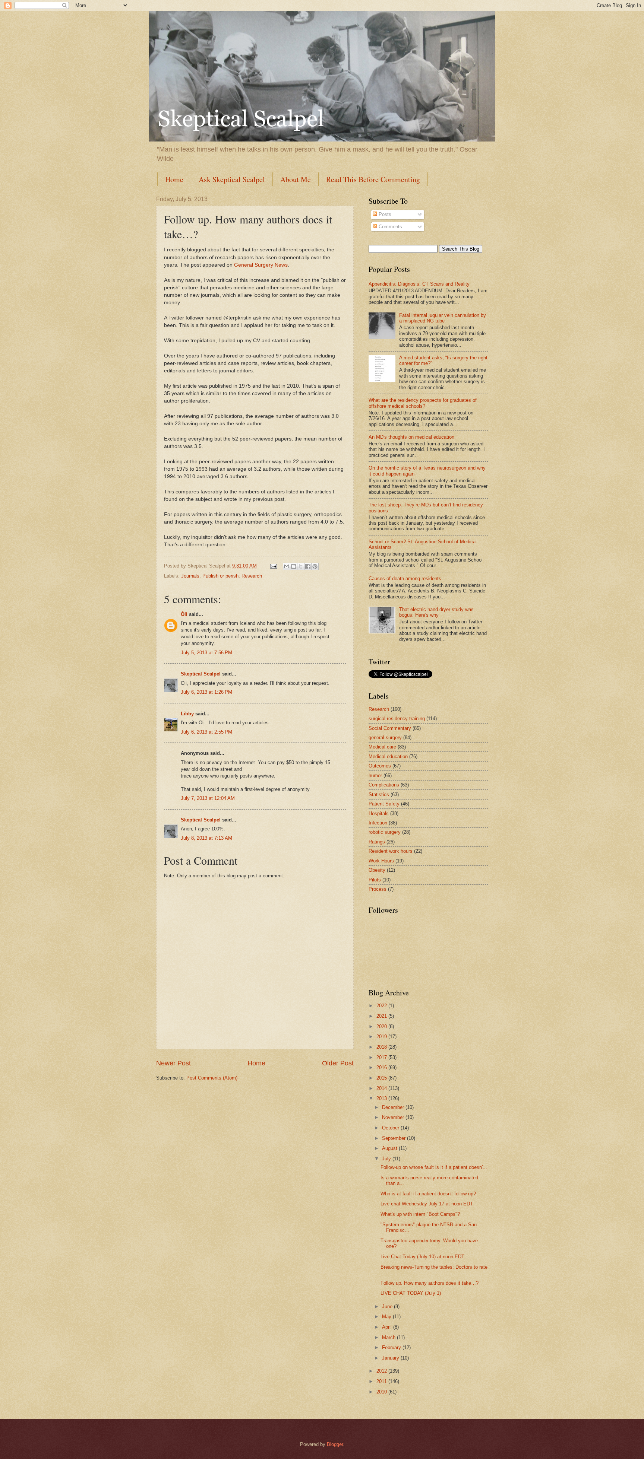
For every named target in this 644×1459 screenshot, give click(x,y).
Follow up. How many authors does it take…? (430, 1283)
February (392, 1347)
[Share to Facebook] (308, 566)
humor (375, 775)
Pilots (375, 880)
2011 (382, 1381)
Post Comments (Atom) (211, 1078)
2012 (382, 1371)
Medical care (382, 747)
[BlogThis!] (293, 566)
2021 (382, 1016)
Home (174, 179)
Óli (184, 614)
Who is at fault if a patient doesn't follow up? (428, 1193)
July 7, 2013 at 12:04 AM (208, 798)
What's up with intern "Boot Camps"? (420, 1214)
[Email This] (286, 566)
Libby (187, 713)
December (393, 1107)
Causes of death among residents (405, 578)
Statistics (379, 794)
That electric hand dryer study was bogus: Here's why (436, 612)
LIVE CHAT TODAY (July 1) (411, 1293)
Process (377, 889)
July (387, 1158)
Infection (378, 823)
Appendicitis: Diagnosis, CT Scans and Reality (419, 284)
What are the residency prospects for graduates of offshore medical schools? (423, 403)
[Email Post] (273, 566)
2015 (382, 1078)
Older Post (338, 1063)
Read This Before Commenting (373, 179)
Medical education (388, 756)
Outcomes (380, 766)
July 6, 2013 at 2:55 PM (206, 732)
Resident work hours (391, 851)
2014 (382, 1088)
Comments (389, 226)
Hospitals (379, 813)
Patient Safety (384, 804)
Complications (384, 785)
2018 (382, 1047)
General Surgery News (261, 265)
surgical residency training (397, 718)
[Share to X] (300, 566)
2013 (382, 1098)
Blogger (335, 1444)
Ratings (377, 842)
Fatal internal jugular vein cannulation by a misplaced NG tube (442, 318)
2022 (382, 1005)
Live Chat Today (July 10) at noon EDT (422, 1256)
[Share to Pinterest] (315, 566)
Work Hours (381, 861)
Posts (384, 214)
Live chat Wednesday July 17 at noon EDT (427, 1204)
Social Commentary (390, 728)
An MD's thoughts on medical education (411, 437)
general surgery (385, 737)
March (389, 1337)
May (387, 1316)
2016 (382, 1067)
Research (252, 576)
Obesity (377, 870)
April (387, 1327)
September (394, 1138)
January (391, 1358)
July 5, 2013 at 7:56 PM (206, 652)
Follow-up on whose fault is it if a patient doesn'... (434, 1167)
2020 (382, 1026)
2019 (382, 1036)
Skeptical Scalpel (201, 674)
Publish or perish (220, 576)
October (391, 1128)
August (390, 1148)
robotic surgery (385, 832)
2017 (382, 1057)
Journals (190, 576)
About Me (295, 179)
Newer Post (173, 1063)
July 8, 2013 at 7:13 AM (206, 838)
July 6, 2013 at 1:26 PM (206, 692)
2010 (382, 1392)
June (388, 1306)
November (393, 1117)
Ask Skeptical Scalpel (232, 179)
